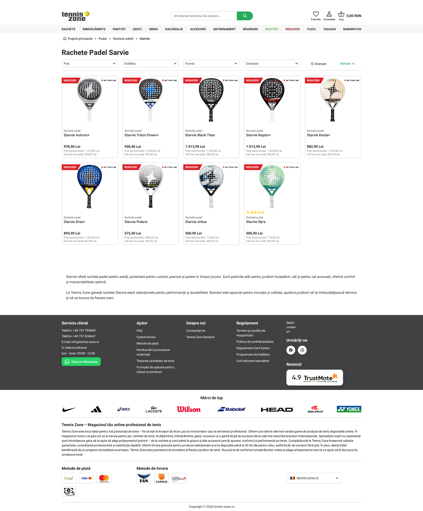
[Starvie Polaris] (150, 187)
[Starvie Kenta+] (333, 100)
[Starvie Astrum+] (89, 100)
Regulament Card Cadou (253, 348)
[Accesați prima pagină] (75, 16)
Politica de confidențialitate (254, 341)
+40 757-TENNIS (84, 330)
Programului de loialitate (253, 354)
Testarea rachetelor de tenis (155, 361)
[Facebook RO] (290, 350)
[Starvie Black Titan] (211, 100)
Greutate (252, 63)
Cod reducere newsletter (252, 361)
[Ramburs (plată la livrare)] (69, 491)
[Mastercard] (104, 478)
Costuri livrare (146, 337)
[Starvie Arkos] (211, 187)
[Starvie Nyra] (272, 187)
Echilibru (130, 63)
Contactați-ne (195, 330)
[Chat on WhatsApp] (81, 361)
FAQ (139, 330)
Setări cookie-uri (290, 327)
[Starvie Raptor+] (272, 100)
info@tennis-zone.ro (85, 342)
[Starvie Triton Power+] (150, 100)
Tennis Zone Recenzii (200, 337)
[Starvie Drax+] (89, 187)
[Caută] (245, 15)
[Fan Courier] (144, 478)
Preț (66, 63)
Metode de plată (148, 343)
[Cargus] (161, 478)
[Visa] (86, 478)
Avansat (320, 64)
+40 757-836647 (86, 3)
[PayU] (69, 478)
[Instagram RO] (302, 350)
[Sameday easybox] (179, 478)
